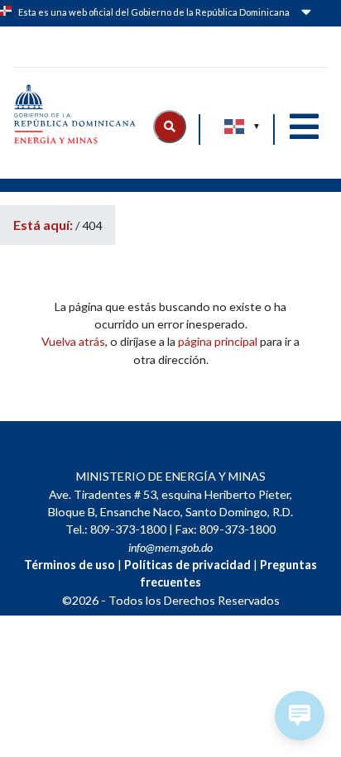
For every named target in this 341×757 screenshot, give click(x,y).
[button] (169, 126)
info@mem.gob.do (170, 547)
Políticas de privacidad (187, 565)
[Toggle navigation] (304, 126)
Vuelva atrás (73, 341)
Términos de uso (69, 565)
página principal (217, 341)
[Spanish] (235, 126)
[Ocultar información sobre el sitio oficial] (304, 14)
